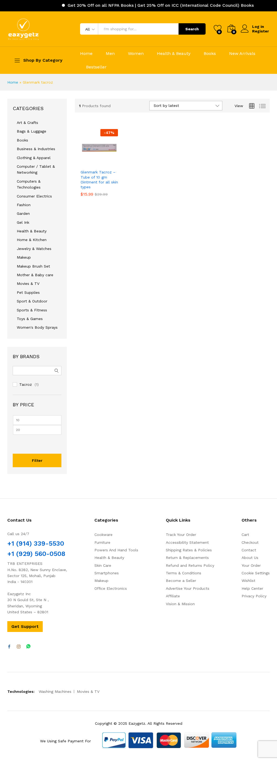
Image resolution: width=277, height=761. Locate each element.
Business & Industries (36, 149)
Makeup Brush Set (33, 266)
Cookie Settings (256, 573)
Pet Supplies (28, 292)
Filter (37, 460)
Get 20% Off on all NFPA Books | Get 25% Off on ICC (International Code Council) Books (152, 5)
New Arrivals (242, 53)
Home (86, 53)
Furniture (102, 542)
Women (136, 53)
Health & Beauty (173, 53)
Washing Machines (55, 691)
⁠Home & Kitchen (32, 240)
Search (192, 29)
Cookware (103, 534)
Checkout (250, 542)
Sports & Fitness (32, 310)
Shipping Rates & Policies (189, 550)
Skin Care (102, 565)
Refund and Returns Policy (190, 565)
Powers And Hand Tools (116, 550)
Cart (245, 534)
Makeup (24, 257)
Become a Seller (181, 580)
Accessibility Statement (187, 542)
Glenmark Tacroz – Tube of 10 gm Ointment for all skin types (99, 179)
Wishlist (248, 580)
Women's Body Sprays (37, 327)
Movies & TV (28, 283)
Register (260, 31)
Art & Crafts (27, 122)
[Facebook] (9, 647)
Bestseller (96, 67)
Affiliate (173, 596)
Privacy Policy (254, 596)
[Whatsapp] (28, 647)
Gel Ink (23, 222)
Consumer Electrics (34, 196)
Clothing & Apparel (34, 158)
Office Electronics (110, 588)
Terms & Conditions (183, 573)
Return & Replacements (187, 557)
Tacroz (25, 384)
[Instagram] (19, 646)
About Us (250, 557)
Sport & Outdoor (32, 301)
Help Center (252, 588)
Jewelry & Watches (34, 248)
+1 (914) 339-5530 (35, 543)
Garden (23, 213)
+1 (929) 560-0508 (36, 554)
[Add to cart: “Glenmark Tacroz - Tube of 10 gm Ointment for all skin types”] (86, 163)
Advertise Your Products (187, 588)
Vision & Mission (180, 604)
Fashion (24, 205)
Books (210, 53)
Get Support (25, 626)
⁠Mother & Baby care (35, 275)
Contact (249, 550)
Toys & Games (30, 319)
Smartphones (106, 573)
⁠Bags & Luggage (31, 131)
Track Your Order (181, 534)
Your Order (251, 565)
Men (110, 53)
